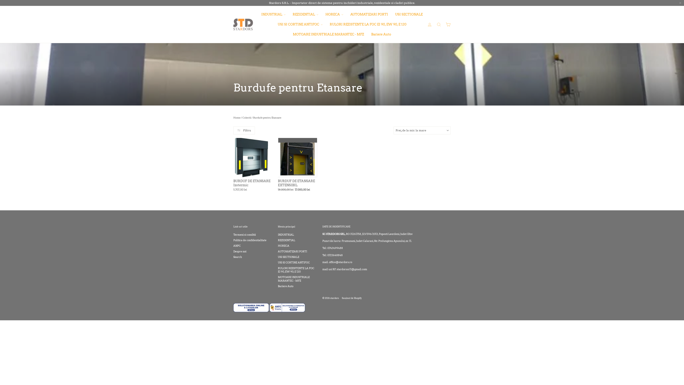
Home (236, 117)
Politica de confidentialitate (249, 240)
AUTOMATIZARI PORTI (369, 14)
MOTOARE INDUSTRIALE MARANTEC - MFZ (328, 34)
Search (237, 257)
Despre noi (239, 251)
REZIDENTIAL (304, 14)
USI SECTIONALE (409, 14)
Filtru (246, 130)
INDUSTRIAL (272, 14)
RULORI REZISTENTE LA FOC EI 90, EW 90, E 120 (368, 24)
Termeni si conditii (244, 234)
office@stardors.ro (340, 262)
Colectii (246, 117)
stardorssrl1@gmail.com (352, 269)
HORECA (333, 14)
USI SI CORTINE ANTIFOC (299, 24)
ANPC (237, 245)
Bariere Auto (381, 34)
